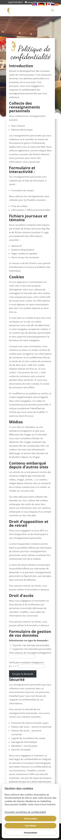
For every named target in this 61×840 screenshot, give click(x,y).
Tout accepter (30, 818)
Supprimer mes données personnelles (32, 648)
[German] (41, 3)
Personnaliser (30, 832)
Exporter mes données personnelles (31, 645)
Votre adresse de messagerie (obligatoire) (30, 652)
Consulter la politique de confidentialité (25, 812)
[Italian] (45, 3)
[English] (34, 3)
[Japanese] (49, 3)
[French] (38, 3)
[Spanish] (57, 3)
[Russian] (53, 3)
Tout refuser (30, 825)
